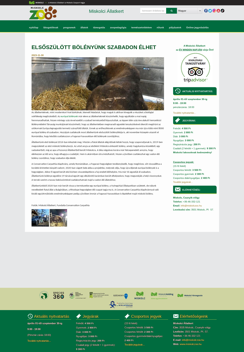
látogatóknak (50, 27)
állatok (84, 27)
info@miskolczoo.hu (191, 205)
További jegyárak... (183, 182)
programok (69, 27)
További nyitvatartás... (184, 112)
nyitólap (33, 27)
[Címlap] (43, 12)
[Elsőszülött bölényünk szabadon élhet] (98, 83)
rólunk (160, 27)
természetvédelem (141, 27)
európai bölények (69, 116)
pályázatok (175, 27)
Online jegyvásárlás (197, 27)
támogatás (99, 27)
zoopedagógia (118, 27)
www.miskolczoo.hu (191, 344)
